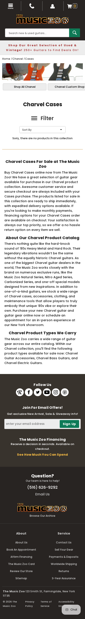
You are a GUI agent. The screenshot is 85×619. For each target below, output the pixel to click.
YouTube (47, 392)
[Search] (74, 32)
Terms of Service (46, 604)
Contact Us (63, 542)
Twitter (38, 392)
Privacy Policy (29, 604)
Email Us (42, 494)
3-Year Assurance (64, 578)
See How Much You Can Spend (42, 454)
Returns (64, 571)
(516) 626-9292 (42, 487)
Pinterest (65, 392)
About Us (21, 542)
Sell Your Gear (64, 549)
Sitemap (21, 578)
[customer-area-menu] (53, 6)
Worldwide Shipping (64, 564)
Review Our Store (21, 571)
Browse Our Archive (42, 516)
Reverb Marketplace (20, 392)
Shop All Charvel (25, 87)
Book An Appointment (21, 549)
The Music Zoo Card (21, 564)
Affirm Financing (21, 557)
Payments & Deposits (63, 557)
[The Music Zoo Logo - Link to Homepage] (42, 19)
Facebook (29, 392)
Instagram (56, 392)
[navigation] (10, 6)
